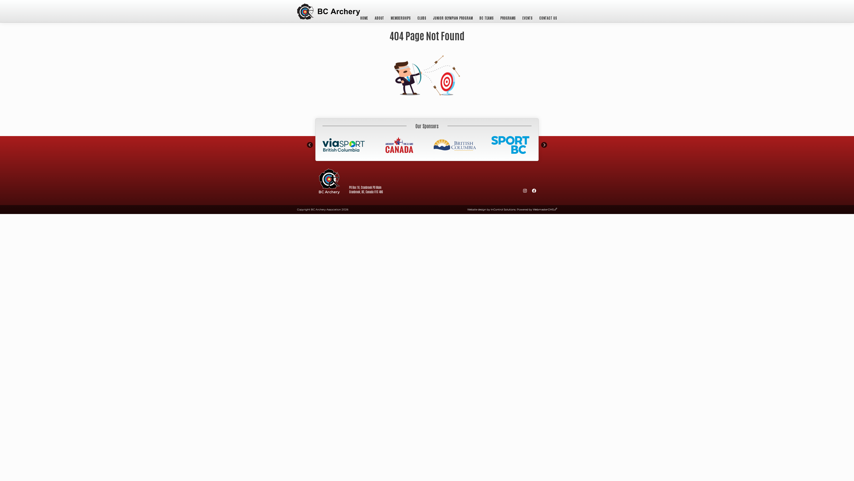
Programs (508, 18)
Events (527, 18)
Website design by (491, 209)
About (379, 18)
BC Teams (486, 18)
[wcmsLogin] (555, 209)
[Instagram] (525, 191)
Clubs (421, 18)
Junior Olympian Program (453, 18)
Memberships (401, 18)
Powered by (535, 209)
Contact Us (548, 18)
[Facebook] (534, 191)
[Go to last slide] (310, 145)
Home (364, 18)
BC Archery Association (328, 11)
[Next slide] (544, 145)
